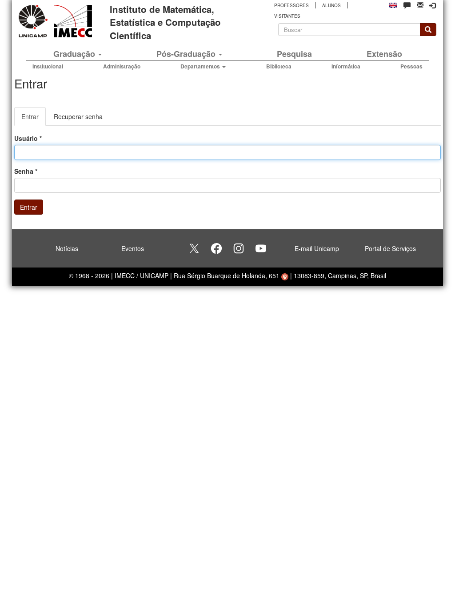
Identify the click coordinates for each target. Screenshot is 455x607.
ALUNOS (331, 5)
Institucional (47, 66)
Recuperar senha (78, 116)
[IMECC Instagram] (238, 248)
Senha (25, 171)
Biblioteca (278, 66)
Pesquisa (294, 54)
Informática (345, 66)
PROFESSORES (291, 5)
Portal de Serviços (390, 248)
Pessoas (411, 66)
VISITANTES (287, 16)
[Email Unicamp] (420, 4)
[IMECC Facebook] (216, 248)
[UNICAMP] (35, 21)
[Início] (71, 21)
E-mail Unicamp (317, 248)
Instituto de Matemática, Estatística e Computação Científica (165, 22)
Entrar (33, 119)
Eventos (132, 248)
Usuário (28, 138)
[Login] (432, 5)
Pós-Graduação (187, 54)
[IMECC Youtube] (260, 248)
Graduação (75, 54)
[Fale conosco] (407, 4)
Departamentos (200, 66)
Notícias (67, 248)
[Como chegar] (284, 275)
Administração (121, 66)
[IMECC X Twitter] (194, 248)
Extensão (384, 54)
